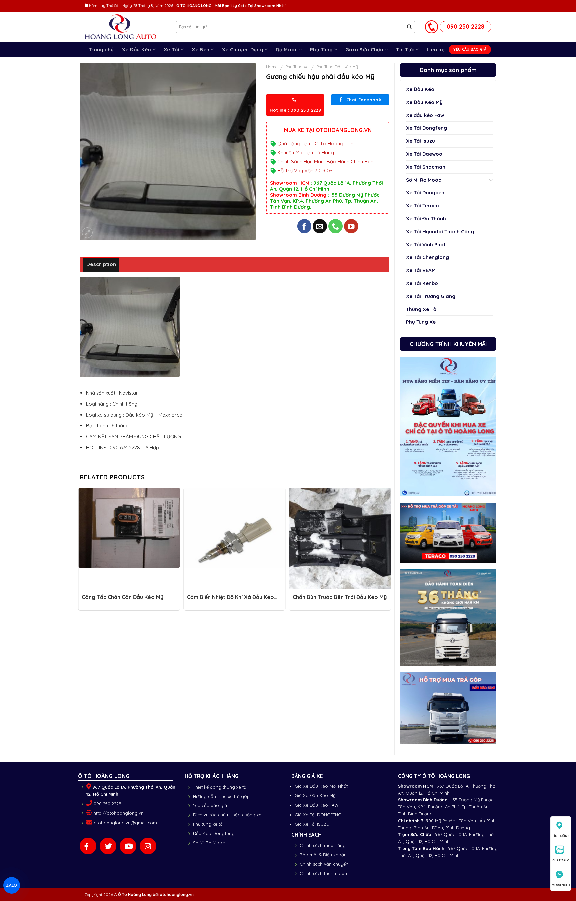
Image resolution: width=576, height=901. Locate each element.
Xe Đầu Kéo (136, 49)
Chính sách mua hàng (323, 845)
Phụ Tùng (321, 49)
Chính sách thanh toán (323, 873)
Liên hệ (436, 49)
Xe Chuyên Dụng (242, 49)
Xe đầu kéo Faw (425, 115)
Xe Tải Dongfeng (426, 128)
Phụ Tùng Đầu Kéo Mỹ (337, 66)
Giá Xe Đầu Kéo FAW (317, 805)
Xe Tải (171, 49)
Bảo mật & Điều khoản (323, 854)
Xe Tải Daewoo (424, 154)
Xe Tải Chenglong (427, 257)
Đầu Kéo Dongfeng (214, 833)
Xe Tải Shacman (425, 167)
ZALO (12, 885)
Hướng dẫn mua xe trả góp (221, 796)
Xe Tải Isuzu (420, 141)
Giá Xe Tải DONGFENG (318, 814)
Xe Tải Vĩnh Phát (426, 244)
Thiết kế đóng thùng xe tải (220, 787)
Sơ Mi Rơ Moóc (423, 180)
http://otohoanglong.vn (118, 813)
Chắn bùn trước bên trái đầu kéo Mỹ (340, 597)
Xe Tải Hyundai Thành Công (440, 231)
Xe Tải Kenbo (422, 283)
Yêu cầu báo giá (210, 805)
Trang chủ (101, 49)
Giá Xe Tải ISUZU (312, 824)
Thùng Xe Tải (422, 309)
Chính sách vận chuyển (324, 864)
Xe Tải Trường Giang (430, 296)
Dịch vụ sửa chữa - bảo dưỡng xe (227, 814)
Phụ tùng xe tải (208, 824)
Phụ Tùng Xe (421, 322)
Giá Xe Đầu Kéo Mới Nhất (321, 786)
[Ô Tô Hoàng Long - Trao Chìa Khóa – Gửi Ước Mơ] (125, 27)
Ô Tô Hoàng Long (135, 894)
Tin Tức (405, 49)
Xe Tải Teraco (422, 205)
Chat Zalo (560, 860)
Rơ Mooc (286, 49)
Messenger (561, 885)
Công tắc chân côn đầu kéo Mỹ (122, 597)
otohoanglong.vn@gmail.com (125, 822)
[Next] (389, 551)
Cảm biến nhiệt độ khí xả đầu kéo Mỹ (230, 600)
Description (101, 264)
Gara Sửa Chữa (364, 49)
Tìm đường (560, 836)
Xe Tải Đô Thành (426, 218)
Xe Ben (200, 49)
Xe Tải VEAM (421, 270)
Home (272, 66)
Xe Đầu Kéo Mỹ (424, 102)
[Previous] (80, 551)
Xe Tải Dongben (425, 192)
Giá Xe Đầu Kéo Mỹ (315, 795)
